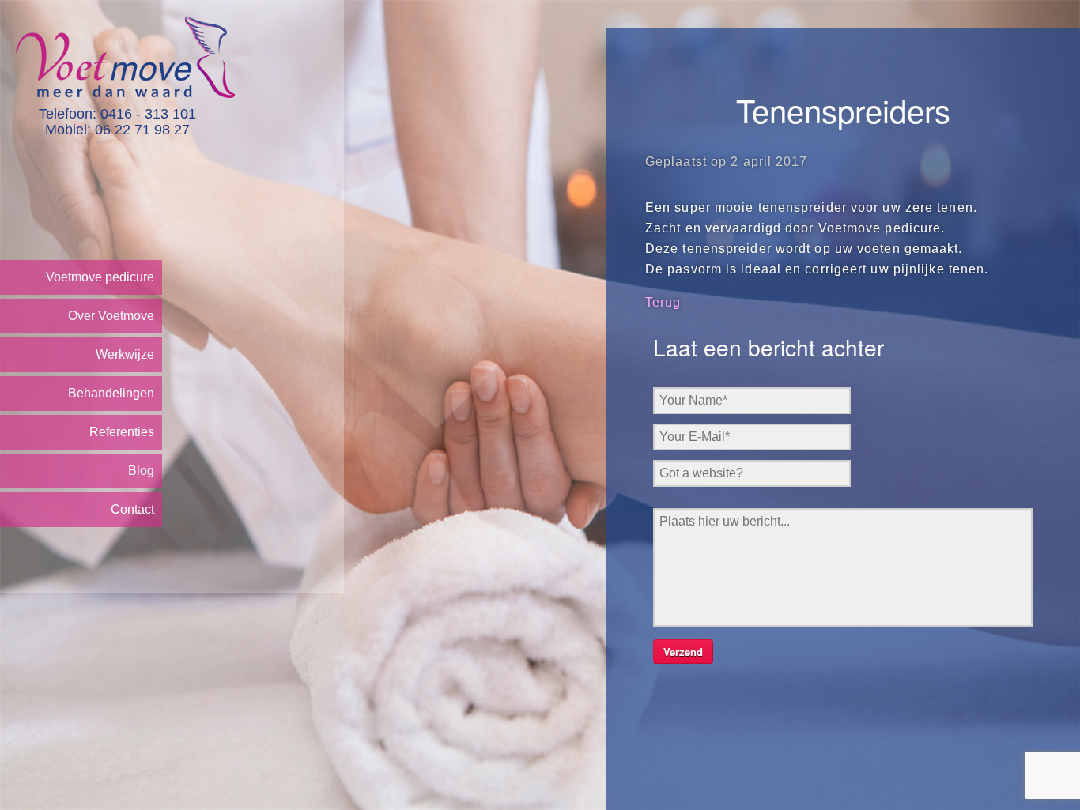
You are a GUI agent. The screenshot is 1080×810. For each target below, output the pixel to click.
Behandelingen (111, 393)
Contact (132, 509)
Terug (663, 302)
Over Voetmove (111, 315)
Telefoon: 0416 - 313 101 (117, 114)
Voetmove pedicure (100, 277)
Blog (141, 470)
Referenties (121, 432)
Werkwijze (125, 354)
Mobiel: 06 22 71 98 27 (117, 130)
